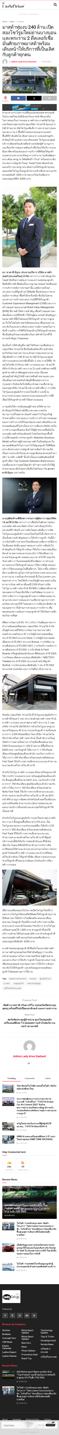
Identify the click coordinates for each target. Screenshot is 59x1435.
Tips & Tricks (47, 1336)
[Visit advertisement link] (29, 107)
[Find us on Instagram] (20, 1315)
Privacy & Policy (32, 1419)
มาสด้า (7, 983)
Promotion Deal (29, 1354)
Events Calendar (6, 1347)
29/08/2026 (22, 1270)
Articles (6, 1330)
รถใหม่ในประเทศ (49, 1357)
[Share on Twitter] (34, 98)
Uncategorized (48, 1340)
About (5, 1419)
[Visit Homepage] (13, 5)
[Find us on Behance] (27, 1315)
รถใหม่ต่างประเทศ (45, 1350)
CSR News (7, 1342)
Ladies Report (9, 1352)
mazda (33, 979)
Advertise (17, 1419)
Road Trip (26, 1358)
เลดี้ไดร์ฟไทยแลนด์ (12, 988)
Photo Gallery (28, 1350)
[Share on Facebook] (18, 98)
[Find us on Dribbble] (34, 1315)
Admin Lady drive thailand (23, 62)
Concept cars (9, 1338)
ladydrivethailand (17, 979)
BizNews (20, 22)
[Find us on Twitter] (12, 1315)
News (12, 22)
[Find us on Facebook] (5, 1315)
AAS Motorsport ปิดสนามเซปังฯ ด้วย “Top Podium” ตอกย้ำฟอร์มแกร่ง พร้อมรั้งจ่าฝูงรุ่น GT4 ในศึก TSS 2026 (27, 1208)
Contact (47, 1419)
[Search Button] (55, 4)
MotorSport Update (27, 1331)
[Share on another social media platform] (49, 98)
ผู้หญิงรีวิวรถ (45, 979)
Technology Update (46, 1331)
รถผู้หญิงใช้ (19, 983)
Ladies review (9, 1356)
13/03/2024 (46, 62)
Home (4, 22)
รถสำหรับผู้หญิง (34, 983)
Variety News (47, 1344)
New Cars (26, 1343)
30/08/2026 (10, 1215)
